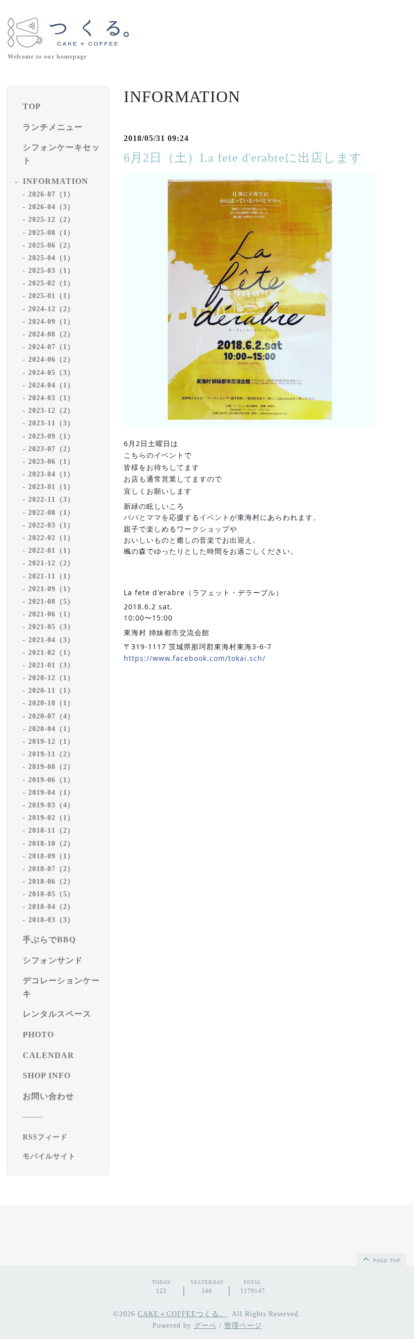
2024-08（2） (51, 334)
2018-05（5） (51, 894)
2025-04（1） (51, 258)
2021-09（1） (51, 589)
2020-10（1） (51, 703)
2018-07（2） (51, 869)
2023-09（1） (51, 436)
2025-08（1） (51, 232)
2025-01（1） (51, 296)
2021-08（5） (51, 601)
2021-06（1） (51, 614)
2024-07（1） (51, 347)
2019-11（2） (51, 754)
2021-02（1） (51, 652)
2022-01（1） (51, 550)
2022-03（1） (51, 525)
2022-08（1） (51, 512)
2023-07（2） (51, 449)
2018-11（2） (51, 830)
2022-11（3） (51, 499)
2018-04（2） (51, 907)
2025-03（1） (51, 270)
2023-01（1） (51, 487)
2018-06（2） (51, 881)
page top (386, 1260)
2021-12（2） (51, 563)
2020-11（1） (51, 690)
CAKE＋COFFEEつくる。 (182, 1314)
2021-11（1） (51, 576)
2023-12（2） (51, 410)
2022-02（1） (51, 538)
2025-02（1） (51, 283)
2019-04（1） (51, 792)
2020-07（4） (51, 716)
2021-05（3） (51, 627)
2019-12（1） (51, 741)
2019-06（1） (51, 780)
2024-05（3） (51, 372)
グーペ (205, 1325)
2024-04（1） (51, 385)
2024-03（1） (51, 398)
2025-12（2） (51, 219)
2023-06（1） (51, 461)
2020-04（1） (51, 729)
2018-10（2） (51, 843)
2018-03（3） (51, 920)
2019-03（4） (51, 805)
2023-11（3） (51, 423)
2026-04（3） (51, 207)
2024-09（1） (51, 321)
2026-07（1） (51, 194)
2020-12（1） (51, 678)
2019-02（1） (51, 818)
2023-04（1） (51, 474)
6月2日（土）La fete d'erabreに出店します (243, 157)
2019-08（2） (51, 767)
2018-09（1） (51, 856)
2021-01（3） (51, 665)
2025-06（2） (51, 245)
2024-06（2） (51, 359)
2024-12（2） (51, 309)
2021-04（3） (51, 640)
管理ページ (243, 1325)
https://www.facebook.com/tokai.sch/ (195, 658)
